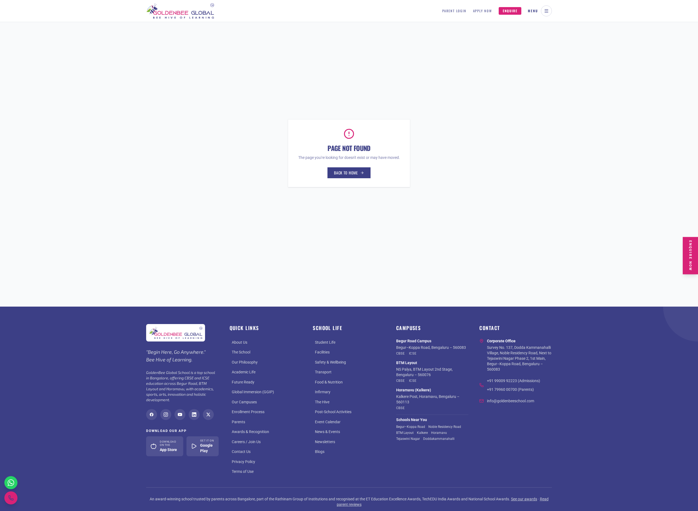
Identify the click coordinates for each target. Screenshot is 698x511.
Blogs (319, 451)
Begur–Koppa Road (410, 427)
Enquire (510, 10)
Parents (238, 422)
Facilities (322, 352)
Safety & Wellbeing (330, 362)
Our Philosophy (245, 362)
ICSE (412, 353)
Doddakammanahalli (439, 439)
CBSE (400, 353)
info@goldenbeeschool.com (510, 401)
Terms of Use (243, 471)
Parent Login (454, 11)
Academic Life (243, 372)
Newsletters (325, 442)
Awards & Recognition (250, 432)
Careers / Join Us (246, 442)
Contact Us (241, 451)
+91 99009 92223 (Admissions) (513, 381)
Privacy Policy (243, 461)
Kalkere (422, 433)
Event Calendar (328, 422)
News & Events (327, 432)
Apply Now (482, 11)
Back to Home (346, 173)
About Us (239, 342)
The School (241, 352)
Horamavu (439, 433)
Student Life (325, 342)
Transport (323, 372)
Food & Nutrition (329, 382)
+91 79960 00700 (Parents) (510, 389)
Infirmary (322, 392)
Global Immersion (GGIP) (253, 392)
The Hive (322, 402)
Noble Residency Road (444, 427)
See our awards (524, 499)
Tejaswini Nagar (408, 439)
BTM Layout (405, 433)
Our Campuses (244, 402)
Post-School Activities (333, 412)
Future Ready (243, 382)
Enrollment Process (248, 412)
